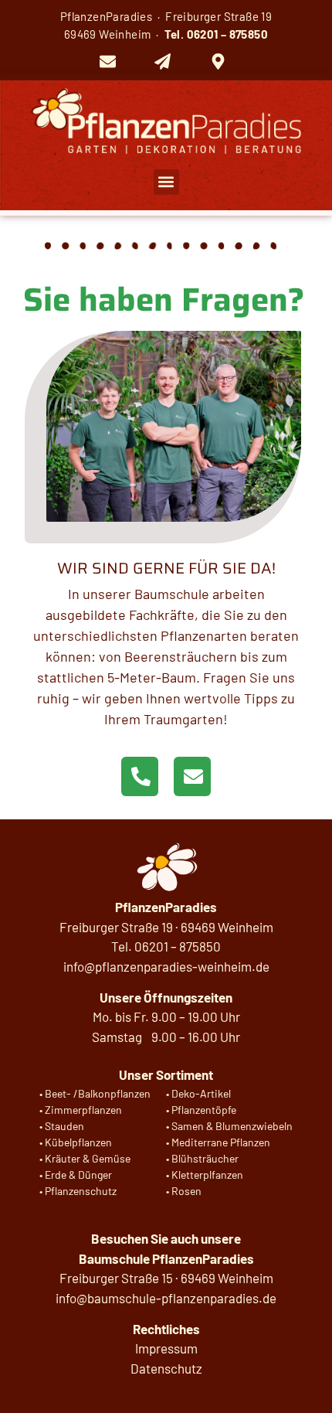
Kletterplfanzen (207, 1174)
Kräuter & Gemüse (87, 1158)
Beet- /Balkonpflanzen (98, 1093)
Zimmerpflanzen (83, 1109)
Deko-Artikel (201, 1093)
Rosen (186, 1190)
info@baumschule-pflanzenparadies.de (166, 1298)
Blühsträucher (205, 1158)
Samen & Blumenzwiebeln (232, 1125)
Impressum (166, 1348)
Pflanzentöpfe (203, 1109)
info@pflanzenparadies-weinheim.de (166, 966)
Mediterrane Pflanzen (220, 1142)
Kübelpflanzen (78, 1142)
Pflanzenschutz (81, 1190)
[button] (166, 182)
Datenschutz (166, 1368)
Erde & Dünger (78, 1174)
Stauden (64, 1125)
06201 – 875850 (228, 34)
